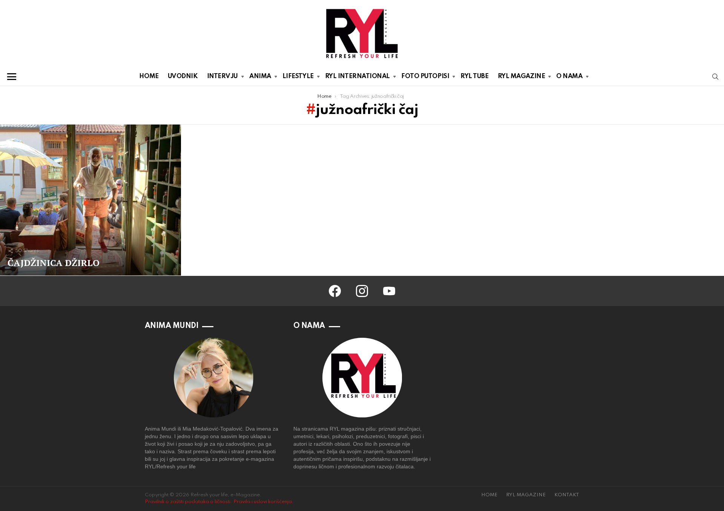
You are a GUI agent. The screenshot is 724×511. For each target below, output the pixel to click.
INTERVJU (222, 76)
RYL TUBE (474, 76)
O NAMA (569, 76)
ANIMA (260, 76)
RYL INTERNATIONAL (357, 76)
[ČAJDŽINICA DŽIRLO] (90, 200)
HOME (148, 76)
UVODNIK (183, 76)
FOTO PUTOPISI (425, 76)
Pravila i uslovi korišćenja (262, 501)
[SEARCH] (715, 77)
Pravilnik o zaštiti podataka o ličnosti (187, 501)
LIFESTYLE (298, 76)
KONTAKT (566, 495)
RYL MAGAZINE (521, 76)
